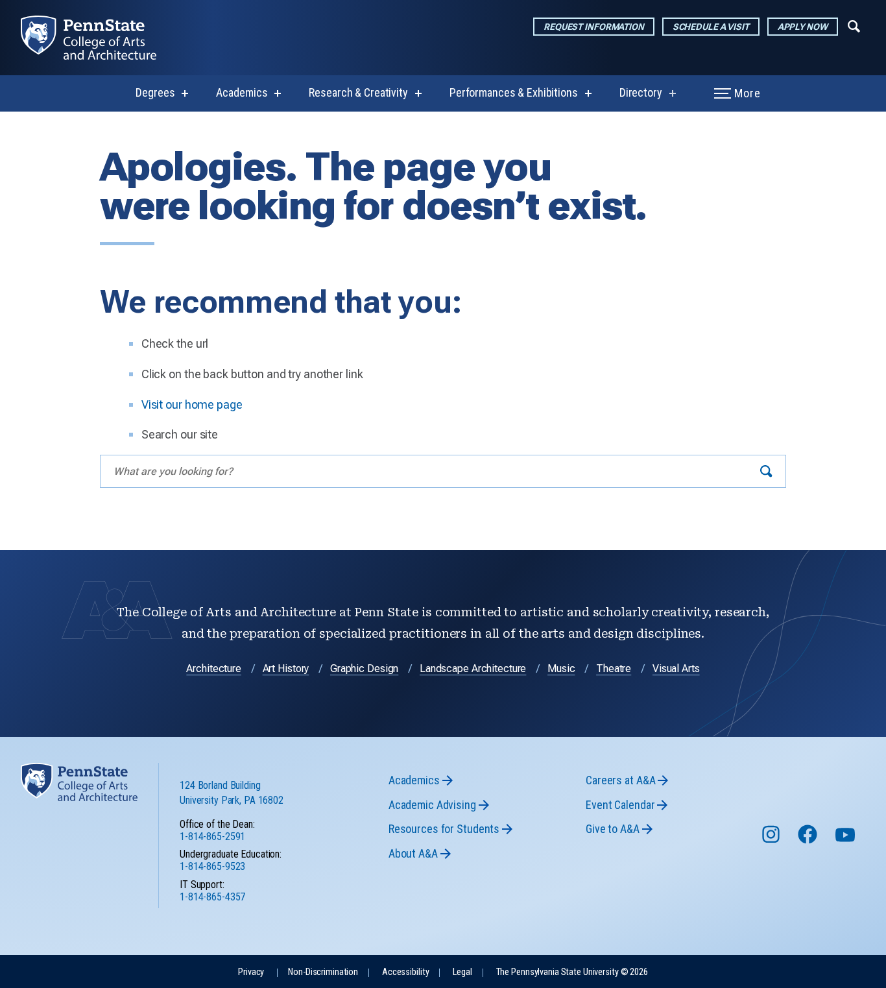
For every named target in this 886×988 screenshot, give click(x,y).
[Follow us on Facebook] (809, 840)
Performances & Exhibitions (513, 92)
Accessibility (405, 972)
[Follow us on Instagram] (772, 840)
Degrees (155, 92)
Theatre (613, 668)
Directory (640, 92)
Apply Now (803, 26)
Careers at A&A (620, 780)
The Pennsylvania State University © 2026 (572, 972)
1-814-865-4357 (212, 897)
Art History (286, 668)
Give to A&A (613, 829)
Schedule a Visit (711, 26)
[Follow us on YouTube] (846, 840)
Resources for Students (444, 829)
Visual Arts (676, 668)
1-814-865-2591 (212, 836)
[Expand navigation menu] (854, 25)
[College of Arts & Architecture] (99, 38)
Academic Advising (432, 805)
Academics (241, 92)
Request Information (594, 26)
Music (561, 668)
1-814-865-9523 (212, 866)
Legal (462, 972)
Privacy (251, 972)
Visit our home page (192, 404)
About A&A (413, 853)
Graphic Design (364, 668)
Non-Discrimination (323, 972)
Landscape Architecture (473, 668)
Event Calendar (620, 805)
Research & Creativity (358, 92)
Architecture (213, 668)
